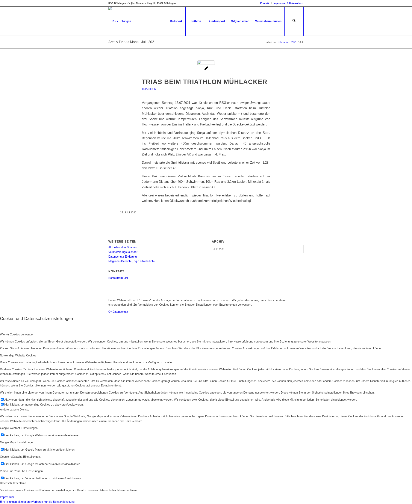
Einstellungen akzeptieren (16, 501)
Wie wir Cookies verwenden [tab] (17, 334)
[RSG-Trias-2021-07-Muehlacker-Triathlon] (206, 69)
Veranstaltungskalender (122, 252)
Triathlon (149, 89)
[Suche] (294, 21)
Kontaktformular (118, 277)
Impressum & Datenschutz (289, 3)
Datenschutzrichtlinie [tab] (13, 483)
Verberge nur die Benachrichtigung (53, 501)
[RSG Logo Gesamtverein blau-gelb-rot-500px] (119, 21)
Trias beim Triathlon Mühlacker (204, 81)
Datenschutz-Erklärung (122, 256)
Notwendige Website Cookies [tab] (18, 355)
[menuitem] (264, 3)
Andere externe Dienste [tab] (14, 409)
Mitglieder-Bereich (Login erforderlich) (131, 261)
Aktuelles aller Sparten (122, 247)
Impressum (7, 497)
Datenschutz (120, 311)
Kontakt (264, 3)
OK (110, 311)
